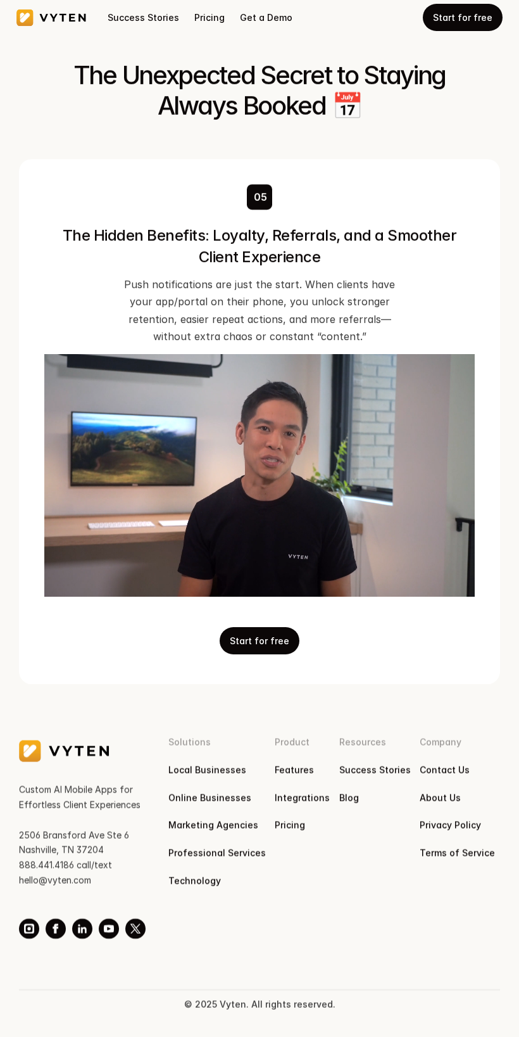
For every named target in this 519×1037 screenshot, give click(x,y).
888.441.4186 (46, 865)
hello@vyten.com (55, 880)
